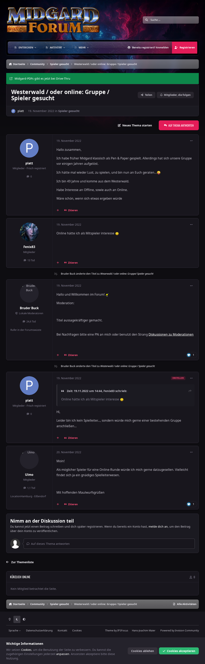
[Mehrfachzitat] (57, 210)
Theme (109, 630)
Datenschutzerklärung (39, 630)
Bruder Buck (68, 273)
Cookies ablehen (142, 651)
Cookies (77, 630)
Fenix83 (29, 247)
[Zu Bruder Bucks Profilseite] (29, 293)
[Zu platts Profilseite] (13, 111)
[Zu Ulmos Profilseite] (29, 459)
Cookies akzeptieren (181, 651)
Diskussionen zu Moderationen (171, 334)
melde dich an (158, 526)
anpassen (62, 654)
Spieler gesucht (68, 111)
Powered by (179, 630)
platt (21, 111)
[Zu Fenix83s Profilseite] (29, 232)
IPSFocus (122, 630)
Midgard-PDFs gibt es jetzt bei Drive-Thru (42, 78)
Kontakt (62, 630)
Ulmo (29, 475)
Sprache (14, 630)
